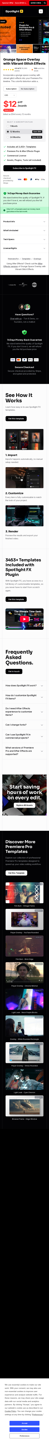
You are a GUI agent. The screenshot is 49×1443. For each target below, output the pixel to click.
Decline (24, 1430)
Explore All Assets (24, 805)
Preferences (24, 1436)
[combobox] (9, 95)
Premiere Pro (13, 259)
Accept (24, 1423)
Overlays (37, 259)
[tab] (11, 89)
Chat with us (16, 318)
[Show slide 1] (8, 48)
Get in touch (14, 671)
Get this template (16, 418)
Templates (26, 259)
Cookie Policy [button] (10, 1411)
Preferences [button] (37, 1414)
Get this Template (16, 873)
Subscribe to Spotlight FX (24, 168)
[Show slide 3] (41, 48)
